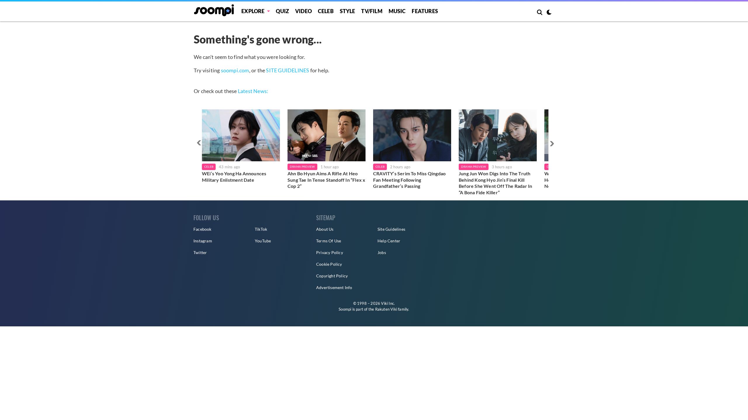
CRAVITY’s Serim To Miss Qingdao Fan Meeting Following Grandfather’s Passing (409, 180)
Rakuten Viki (386, 309)
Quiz (282, 11)
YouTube (263, 240)
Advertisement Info (334, 287)
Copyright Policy (332, 275)
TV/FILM (371, 11)
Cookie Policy (329, 264)
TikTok (261, 229)
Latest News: (253, 91)
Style (347, 11)
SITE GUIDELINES (287, 70)
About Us (325, 229)
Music (397, 11)
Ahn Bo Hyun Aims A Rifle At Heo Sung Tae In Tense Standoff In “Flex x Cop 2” (326, 180)
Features (425, 11)
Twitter (200, 252)
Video (303, 11)
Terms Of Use (328, 240)
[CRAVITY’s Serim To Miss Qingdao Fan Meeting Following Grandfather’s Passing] (412, 135)
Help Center (389, 240)
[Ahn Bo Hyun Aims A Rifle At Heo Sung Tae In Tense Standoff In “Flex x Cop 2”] (327, 135)
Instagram (202, 240)
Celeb (326, 11)
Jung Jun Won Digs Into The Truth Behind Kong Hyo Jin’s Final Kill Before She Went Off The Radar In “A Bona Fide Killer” (495, 183)
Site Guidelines (391, 229)
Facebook (202, 229)
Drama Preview (302, 166)
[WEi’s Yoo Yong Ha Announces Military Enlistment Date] (241, 135)
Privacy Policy (329, 252)
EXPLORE (252, 11)
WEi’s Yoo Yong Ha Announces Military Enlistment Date (234, 177)
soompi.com (235, 70)
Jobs (382, 252)
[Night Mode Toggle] (549, 12)
